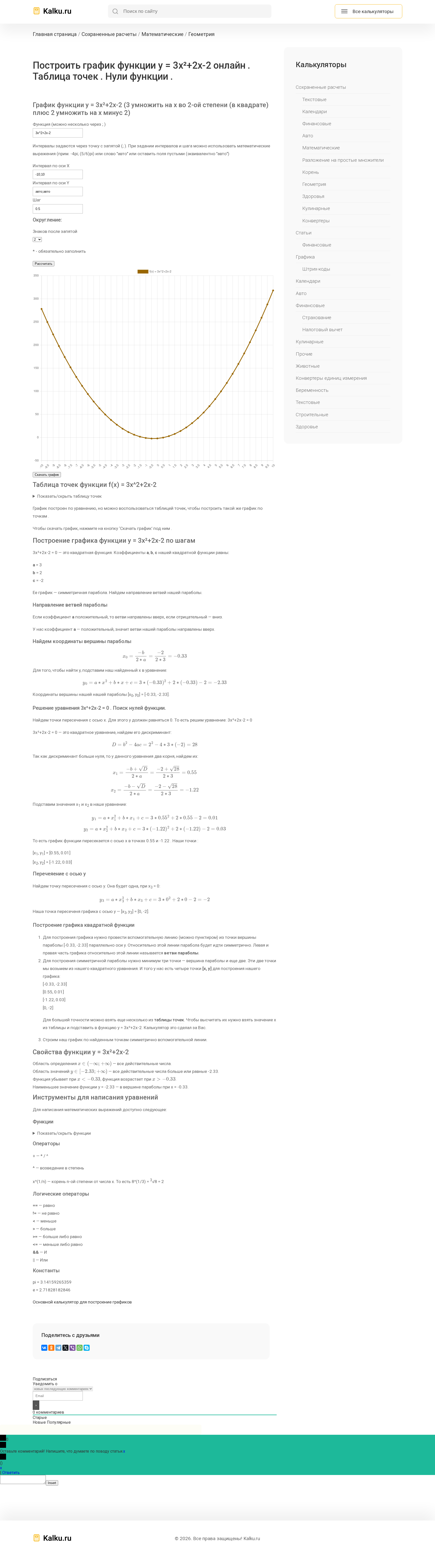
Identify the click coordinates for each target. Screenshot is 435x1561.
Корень (310, 172)
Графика (305, 257)
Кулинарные (316, 208)
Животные (308, 366)
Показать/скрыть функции (64, 1133)
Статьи (303, 233)
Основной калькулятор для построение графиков (82, 1301)
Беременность (312, 390)
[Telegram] (58, 1348)
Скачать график (47, 475)
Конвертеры (316, 221)
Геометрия (314, 184)
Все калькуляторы (372, 11)
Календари (314, 111)
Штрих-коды (316, 269)
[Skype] (87, 1348)
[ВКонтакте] (44, 1348)
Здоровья (313, 196)
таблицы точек (169, 1019)
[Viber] (72, 1348)
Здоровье (307, 427)
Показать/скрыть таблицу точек (69, 496)
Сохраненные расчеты (321, 87)
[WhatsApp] (80, 1348)
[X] (65, 1348)
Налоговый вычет (322, 329)
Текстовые (314, 99)
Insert (52, 1483)
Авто (307, 136)
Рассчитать (43, 264)
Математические (321, 148)
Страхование (316, 317)
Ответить (11, 1472)
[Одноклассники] (51, 1348)
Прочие (304, 354)
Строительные (312, 414)
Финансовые (316, 123)
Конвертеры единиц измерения (331, 378)
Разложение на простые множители (343, 160)
